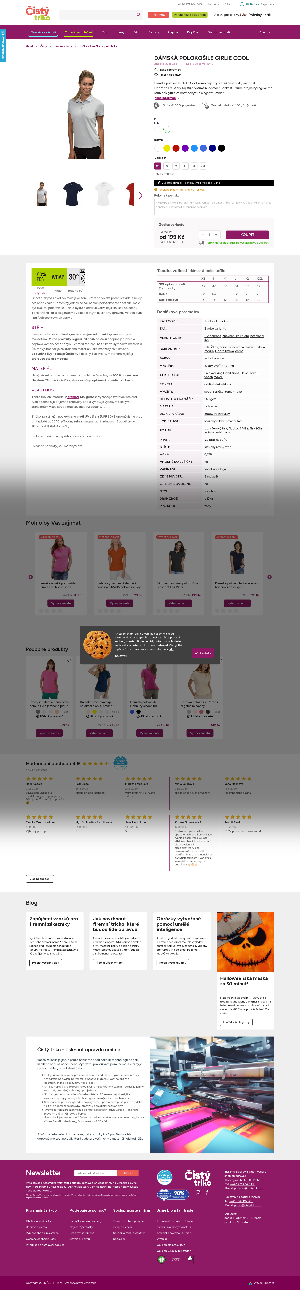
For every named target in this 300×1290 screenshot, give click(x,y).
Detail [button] (60, 603)
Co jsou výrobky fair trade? (174, 1250)
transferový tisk (215, 428)
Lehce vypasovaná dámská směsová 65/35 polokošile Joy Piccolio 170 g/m (119, 585)
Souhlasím (205, 653)
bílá (32, 712)
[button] (61, 598)
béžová (51, 712)
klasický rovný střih (217, 447)
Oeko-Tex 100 (250, 373)
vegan (208, 377)
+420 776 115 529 (241, 1201)
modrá (209, 351)
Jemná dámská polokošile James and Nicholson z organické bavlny (57, 585)
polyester (40, 293)
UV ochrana (212, 336)
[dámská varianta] (166, 129)
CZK (227, 4)
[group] (61, 573)
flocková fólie (238, 428)
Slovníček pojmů (80, 1239)
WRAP (218, 377)
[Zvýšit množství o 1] (216, 235)
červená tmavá (242, 347)
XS (158, 166)
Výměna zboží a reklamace (42, 1233)
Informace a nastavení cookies (45, 1245)
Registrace (267, 4)
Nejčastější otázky (81, 1227)
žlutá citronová (94, 712)
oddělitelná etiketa (217, 384)
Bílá (206, 347)
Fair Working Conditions (221, 373)
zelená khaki (208, 712)
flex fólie (256, 428)
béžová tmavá (107, 712)
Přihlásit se (128, 1173)
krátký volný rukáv (217, 414)
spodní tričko (213, 392)
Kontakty (213, 4)
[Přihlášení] (249, 4)
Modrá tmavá (224, 351)
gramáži (73, 397)
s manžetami (234, 421)
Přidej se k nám (122, 1227)
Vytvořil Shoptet (263, 1283)
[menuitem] (43, 32)
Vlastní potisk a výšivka (230, 15)
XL (194, 166)
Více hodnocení (40, 879)
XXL (203, 166)
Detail (49, 733)
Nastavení (121, 656)
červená (225, 347)
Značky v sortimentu (82, 1233)
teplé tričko (233, 392)
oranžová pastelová (57, 712)
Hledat (138, 15)
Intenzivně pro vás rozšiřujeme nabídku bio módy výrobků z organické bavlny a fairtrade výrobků (176, 1230)
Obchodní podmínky (38, 1221)
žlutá (44, 712)
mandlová (88, 712)
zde (171, 649)
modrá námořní (132, 712)
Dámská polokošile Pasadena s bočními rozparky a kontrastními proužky (236, 585)
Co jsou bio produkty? (171, 1245)
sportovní (211, 491)
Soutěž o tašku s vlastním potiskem (129, 1236)
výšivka (209, 432)
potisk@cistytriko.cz (247, 1205)
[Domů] (29, 46)
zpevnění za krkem (235, 336)
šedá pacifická (38, 712)
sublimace (223, 432)
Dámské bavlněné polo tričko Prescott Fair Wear (177, 585)
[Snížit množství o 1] (202, 235)
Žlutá (214, 347)
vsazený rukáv (214, 421)
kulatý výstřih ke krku (219, 366)
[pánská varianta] (157, 129)
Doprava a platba (36, 1227)
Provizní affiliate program (128, 1221)
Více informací (165, 98)
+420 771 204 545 (190, 4)
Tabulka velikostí (164, 174)
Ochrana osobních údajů (41, 1239)
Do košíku (247, 235)
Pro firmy (158, 15)
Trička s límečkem (217, 321)
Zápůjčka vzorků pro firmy (86, 1221)
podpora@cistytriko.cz (248, 1188)
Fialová (260, 347)
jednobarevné (214, 358)
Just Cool (171, 63)
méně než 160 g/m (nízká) (239, 105)
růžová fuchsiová (201, 712)
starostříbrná (189, 712)
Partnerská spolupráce (190, 15)
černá (239, 351)
